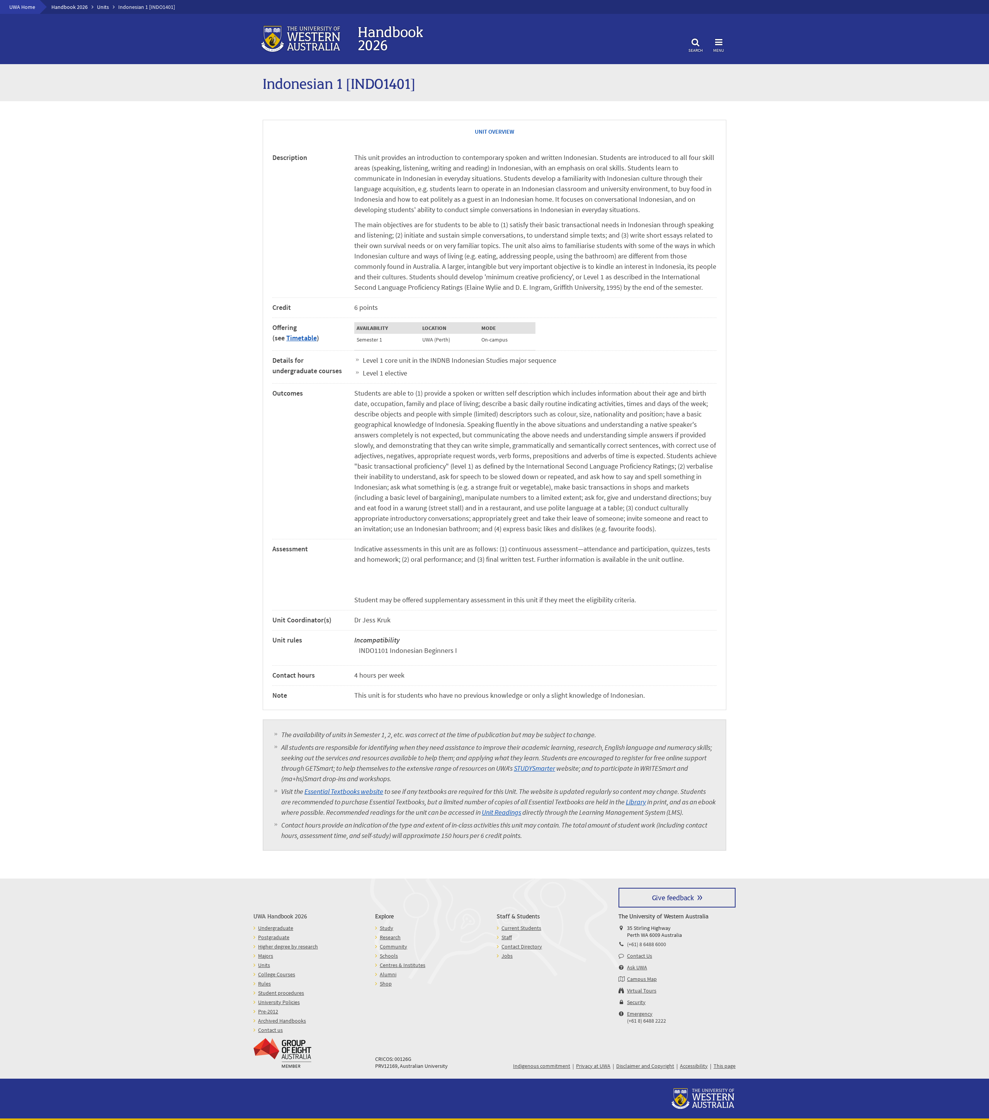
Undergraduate (275, 928)
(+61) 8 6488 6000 (646, 944)
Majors (265, 955)
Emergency (640, 1013)
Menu (718, 50)
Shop (386, 983)
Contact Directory (521, 946)
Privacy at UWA (593, 1065)
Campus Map (642, 979)
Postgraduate (273, 937)
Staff (506, 937)
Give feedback (673, 897)
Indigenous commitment (541, 1065)
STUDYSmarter (534, 768)
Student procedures (281, 992)
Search (695, 50)
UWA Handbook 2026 (280, 915)
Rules (264, 983)
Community (393, 946)
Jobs (507, 955)
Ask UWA (637, 967)
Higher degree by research (288, 946)
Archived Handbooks (282, 1020)
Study (386, 928)
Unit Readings (501, 812)
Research (390, 937)
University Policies (279, 1002)
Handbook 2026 (69, 6)
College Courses (276, 974)
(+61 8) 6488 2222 (646, 1020)
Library (636, 801)
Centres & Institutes (402, 965)
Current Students (521, 928)
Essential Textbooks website (343, 791)
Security (636, 1002)
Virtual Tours (641, 990)
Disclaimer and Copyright (645, 1065)
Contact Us (639, 955)
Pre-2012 (268, 1011)
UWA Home (22, 6)
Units (103, 6)
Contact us (270, 1030)
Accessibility (694, 1065)
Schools (389, 955)
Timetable (301, 337)
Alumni (388, 974)
